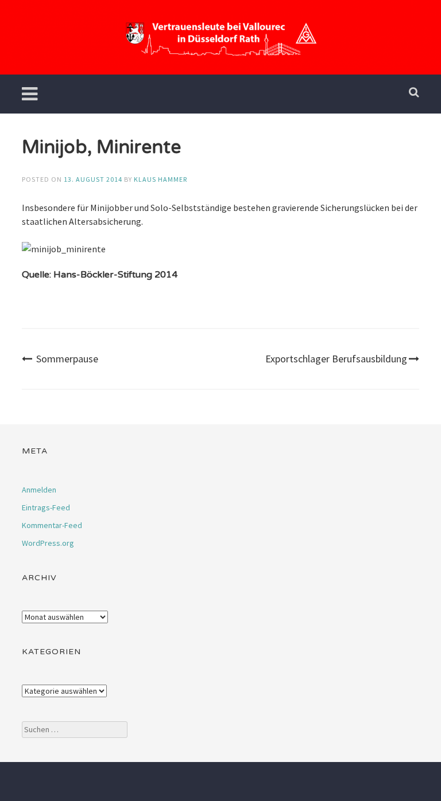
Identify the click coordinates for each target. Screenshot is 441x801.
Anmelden (39, 489)
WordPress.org (48, 543)
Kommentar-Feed (52, 525)
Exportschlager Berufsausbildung (336, 358)
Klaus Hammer (160, 179)
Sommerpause (67, 358)
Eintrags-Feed (46, 507)
